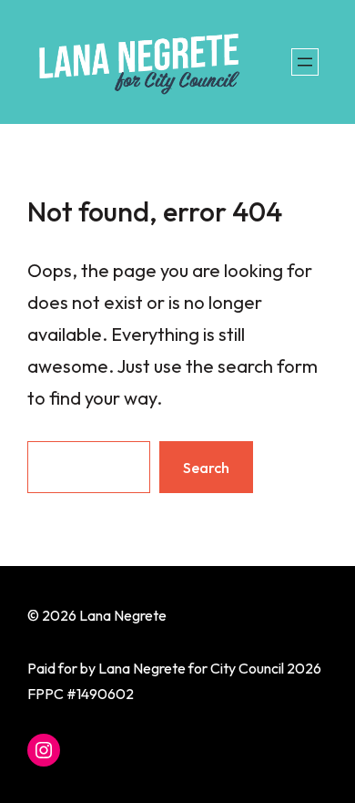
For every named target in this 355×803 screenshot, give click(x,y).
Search (206, 467)
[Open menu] (305, 62)
